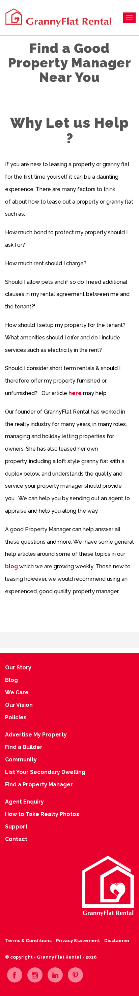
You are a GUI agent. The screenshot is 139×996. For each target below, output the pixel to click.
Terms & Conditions (28, 940)
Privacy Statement (78, 940)
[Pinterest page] (75, 975)
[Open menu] (129, 17)
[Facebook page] (14, 975)
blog (11, 566)
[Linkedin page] (55, 975)
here (75, 393)
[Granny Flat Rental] (57, 17)
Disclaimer (117, 940)
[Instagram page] (35, 975)
